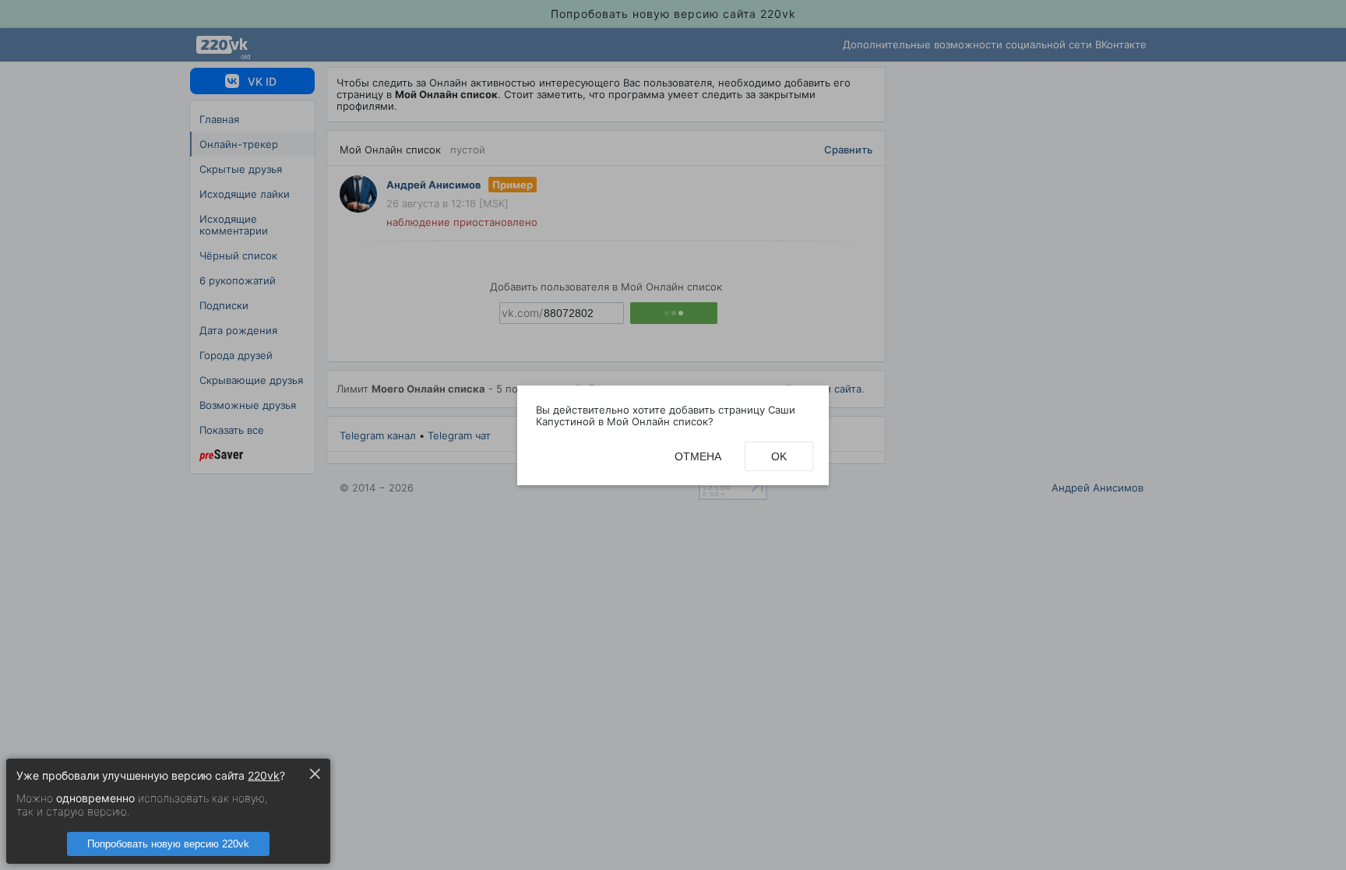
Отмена (698, 456)
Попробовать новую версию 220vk (168, 844)
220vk (264, 775)
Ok (779, 456)
